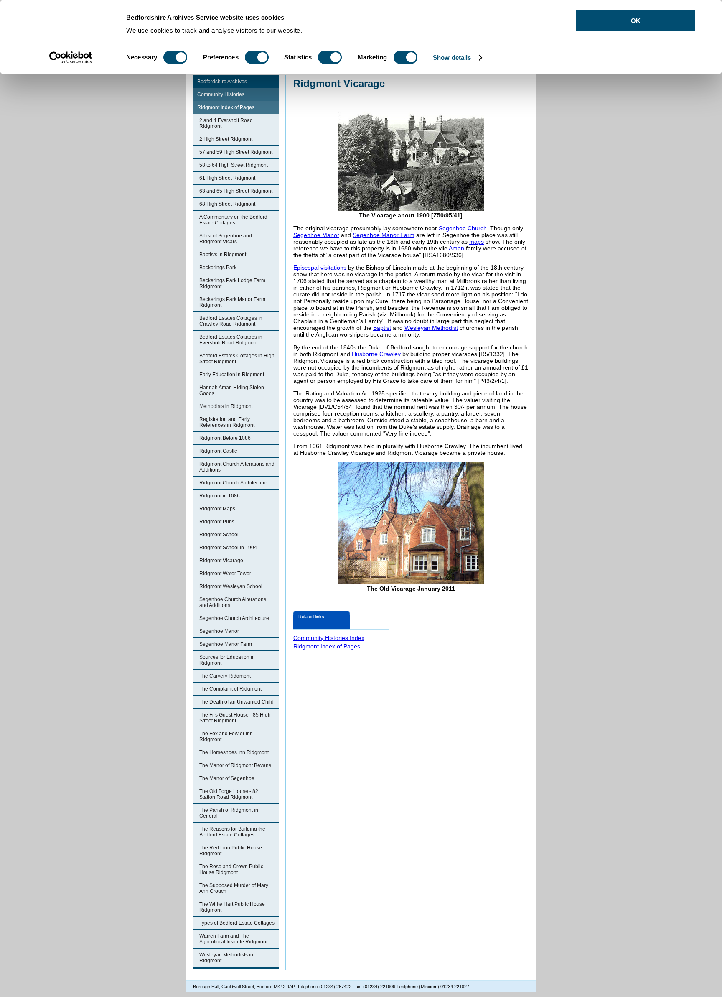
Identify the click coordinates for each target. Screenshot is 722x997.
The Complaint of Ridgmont (230, 689)
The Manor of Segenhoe (226, 778)
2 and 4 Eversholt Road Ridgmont (226, 123)
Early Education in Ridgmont (231, 374)
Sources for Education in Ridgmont (227, 660)
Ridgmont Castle (218, 451)
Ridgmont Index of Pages (225, 107)
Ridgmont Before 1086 (225, 438)
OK (636, 20)
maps (476, 241)
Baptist (382, 327)
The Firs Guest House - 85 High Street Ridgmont (235, 718)
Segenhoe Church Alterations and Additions (232, 602)
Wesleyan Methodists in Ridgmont (226, 958)
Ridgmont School (219, 535)
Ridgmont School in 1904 (228, 548)
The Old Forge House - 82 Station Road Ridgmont (228, 794)
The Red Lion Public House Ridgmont (230, 851)
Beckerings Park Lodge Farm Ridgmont (232, 283)
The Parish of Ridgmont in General (228, 813)
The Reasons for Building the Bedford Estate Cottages (232, 832)
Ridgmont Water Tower (225, 573)
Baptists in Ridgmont (222, 255)
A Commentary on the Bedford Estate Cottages (233, 220)
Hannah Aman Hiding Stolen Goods (231, 390)
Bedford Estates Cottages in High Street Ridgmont (237, 359)
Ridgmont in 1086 (219, 496)
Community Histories (220, 94)
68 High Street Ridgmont (227, 204)
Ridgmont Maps (217, 509)
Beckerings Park (217, 267)
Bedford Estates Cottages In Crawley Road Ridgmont (230, 321)
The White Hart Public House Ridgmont (232, 907)
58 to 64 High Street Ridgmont (233, 165)
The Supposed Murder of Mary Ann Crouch (233, 888)
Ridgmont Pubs (216, 522)
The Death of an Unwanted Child (236, 702)
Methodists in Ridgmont (226, 406)
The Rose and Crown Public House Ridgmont (231, 869)
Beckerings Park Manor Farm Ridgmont (232, 302)
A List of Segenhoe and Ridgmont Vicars (225, 239)
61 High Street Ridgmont (227, 178)
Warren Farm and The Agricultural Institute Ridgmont (233, 939)
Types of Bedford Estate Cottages (237, 923)
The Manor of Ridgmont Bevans (235, 765)
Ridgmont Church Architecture (233, 483)
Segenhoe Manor (219, 631)
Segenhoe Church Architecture (234, 618)
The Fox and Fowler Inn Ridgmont (226, 736)
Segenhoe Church (463, 228)
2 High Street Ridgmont (225, 139)
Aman (456, 248)
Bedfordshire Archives (222, 81)
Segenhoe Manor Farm (225, 644)
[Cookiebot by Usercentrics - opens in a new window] (70, 57)
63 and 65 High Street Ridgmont (235, 191)
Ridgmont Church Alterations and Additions (237, 467)
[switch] (257, 57)
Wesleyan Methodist (431, 327)
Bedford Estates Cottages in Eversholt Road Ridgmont (230, 340)
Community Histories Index (328, 638)
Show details (452, 57)
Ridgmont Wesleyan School (230, 586)
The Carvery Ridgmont (225, 676)
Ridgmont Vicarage (221, 561)
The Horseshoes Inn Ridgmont (234, 752)
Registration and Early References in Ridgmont (226, 422)
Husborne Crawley (376, 354)
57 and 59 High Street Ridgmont (235, 152)
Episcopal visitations (319, 267)
